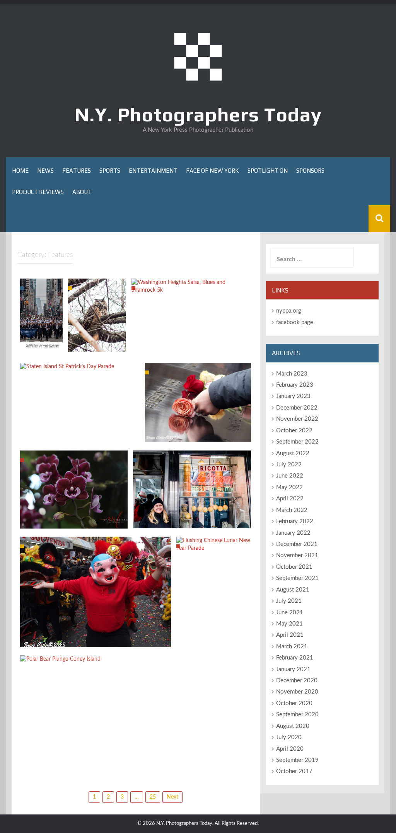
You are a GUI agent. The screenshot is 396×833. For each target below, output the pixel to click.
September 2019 (297, 760)
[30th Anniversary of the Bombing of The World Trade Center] (198, 402)
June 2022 (289, 476)
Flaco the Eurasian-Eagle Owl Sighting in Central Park (97, 326)
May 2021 (289, 624)
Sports (109, 170)
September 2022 (297, 442)
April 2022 (290, 499)
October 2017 (294, 771)
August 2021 (292, 590)
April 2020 (290, 749)
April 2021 (290, 635)
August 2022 (292, 453)
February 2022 (294, 521)
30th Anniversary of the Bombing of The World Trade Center (198, 428)
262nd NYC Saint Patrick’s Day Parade (41, 317)
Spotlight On (268, 170)
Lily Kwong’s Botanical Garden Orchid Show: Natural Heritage (74, 514)
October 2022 (294, 431)
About (82, 192)
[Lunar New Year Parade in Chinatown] (95, 591)
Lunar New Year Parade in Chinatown (95, 640)
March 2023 (291, 374)
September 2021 (297, 578)
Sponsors (310, 170)
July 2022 (289, 465)
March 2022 (291, 510)
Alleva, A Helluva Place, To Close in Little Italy (192, 518)
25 (153, 797)
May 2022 (289, 487)
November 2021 (297, 555)
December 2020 (296, 680)
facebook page (294, 322)
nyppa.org (288, 311)
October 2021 (294, 567)
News (45, 170)
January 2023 (293, 396)
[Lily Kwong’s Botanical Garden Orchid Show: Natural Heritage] (74, 489)
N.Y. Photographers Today (198, 114)
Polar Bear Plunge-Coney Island (103, 656)
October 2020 (294, 703)
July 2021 (289, 601)
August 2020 (292, 726)
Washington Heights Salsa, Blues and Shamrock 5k (191, 283)
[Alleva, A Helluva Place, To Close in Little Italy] (192, 489)
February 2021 (294, 658)
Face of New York (212, 170)
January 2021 (293, 669)
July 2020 (289, 737)
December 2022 (296, 408)
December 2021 (296, 544)
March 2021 (291, 646)
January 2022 (293, 533)
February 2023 (294, 385)
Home (20, 170)
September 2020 (297, 714)
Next (172, 797)
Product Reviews (38, 192)
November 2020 (297, 692)
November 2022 (297, 419)
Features (76, 170)
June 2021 (289, 612)
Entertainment (153, 170)
